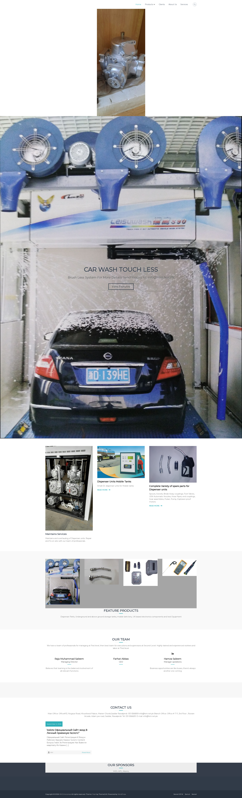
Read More (86, 752)
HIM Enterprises (65, 794)
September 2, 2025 (54, 724)
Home (138, 4)
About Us (173, 4)
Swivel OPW (178, 794)
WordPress (122, 794)
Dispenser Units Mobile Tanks (114, 481)
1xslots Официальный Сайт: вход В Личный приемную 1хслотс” (67, 731)
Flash (94, 794)
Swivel (187, 794)
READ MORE (102, 490)
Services (184, 4)
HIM (51, 752)
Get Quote (121, 168)
